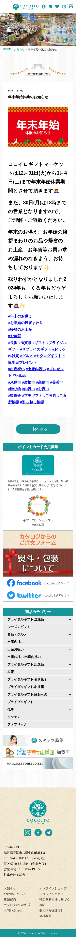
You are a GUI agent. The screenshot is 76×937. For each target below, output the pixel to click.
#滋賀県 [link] (24, 343)
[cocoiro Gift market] (26, 7)
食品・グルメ (17, 634)
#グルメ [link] (26, 356)
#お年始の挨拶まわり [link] (25, 323)
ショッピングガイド (53, 894)
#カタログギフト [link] (48, 356)
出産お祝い (15, 649)
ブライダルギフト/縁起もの (27, 694)
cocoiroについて (15, 894)
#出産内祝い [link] (36, 369)
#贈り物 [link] (14, 389)
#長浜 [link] (12, 343)
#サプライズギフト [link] (35, 349)
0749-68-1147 (19, 858)
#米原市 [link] (14, 382)
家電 (10, 672)
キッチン (13, 717)
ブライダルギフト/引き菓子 (27, 679)
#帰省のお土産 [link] (20, 329)
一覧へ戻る (38, 429)
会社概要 (45, 916)
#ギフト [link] (38, 343)
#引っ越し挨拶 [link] (32, 402)
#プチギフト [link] (32, 396)
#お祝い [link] (42, 389)
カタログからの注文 (17, 905)
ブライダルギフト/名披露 (25, 687)
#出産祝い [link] (16, 369)
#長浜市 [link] (56, 382)
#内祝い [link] (28, 389)
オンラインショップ (53, 888)
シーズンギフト (18, 627)
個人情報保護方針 (51, 910)
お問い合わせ (13, 910)
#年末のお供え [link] (20, 316)
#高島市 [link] (42, 382)
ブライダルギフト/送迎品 (25, 619)
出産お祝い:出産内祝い (24, 657)
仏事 (10, 709)
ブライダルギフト (20, 702)
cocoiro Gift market (44, 933)
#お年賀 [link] (14, 336)
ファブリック (17, 724)
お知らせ (10, 888)
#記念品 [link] (19, 376)
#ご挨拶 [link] (49, 396)
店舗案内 (10, 899)
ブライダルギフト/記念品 (25, 664)
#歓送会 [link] (14, 396)
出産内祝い (15, 641)
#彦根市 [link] (28, 382)
